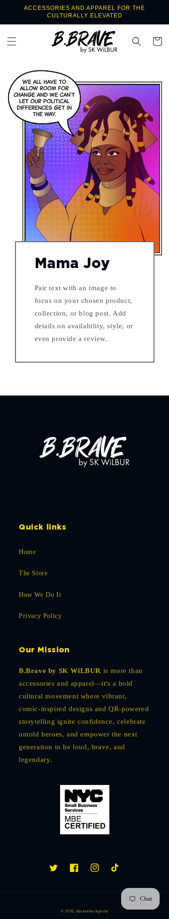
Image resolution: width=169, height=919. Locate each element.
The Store (33, 573)
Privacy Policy (40, 615)
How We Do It (40, 594)
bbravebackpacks (93, 911)
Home (27, 551)
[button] (11, 41)
